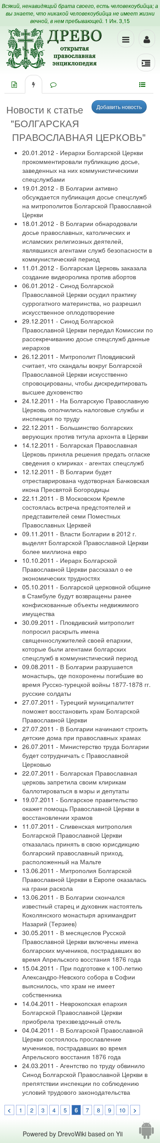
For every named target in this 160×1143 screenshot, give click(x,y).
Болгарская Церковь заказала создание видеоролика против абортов (84, 272)
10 (122, 1110)
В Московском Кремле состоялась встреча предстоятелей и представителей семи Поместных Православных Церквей (76, 511)
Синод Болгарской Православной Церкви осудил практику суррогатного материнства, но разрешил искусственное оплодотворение (81, 298)
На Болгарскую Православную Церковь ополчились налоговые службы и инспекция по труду (85, 409)
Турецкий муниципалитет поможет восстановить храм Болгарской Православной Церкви (81, 711)
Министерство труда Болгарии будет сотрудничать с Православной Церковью (85, 755)
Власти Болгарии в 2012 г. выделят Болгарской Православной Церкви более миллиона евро (85, 542)
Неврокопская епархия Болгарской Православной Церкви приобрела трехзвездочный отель (74, 1012)
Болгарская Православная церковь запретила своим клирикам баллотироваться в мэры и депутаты (79, 782)
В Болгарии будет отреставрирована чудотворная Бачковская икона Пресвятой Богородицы (85, 480)
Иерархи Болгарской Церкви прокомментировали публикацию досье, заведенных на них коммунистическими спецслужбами (82, 165)
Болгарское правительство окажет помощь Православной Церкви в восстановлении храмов (80, 808)
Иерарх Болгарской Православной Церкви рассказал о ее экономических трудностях (77, 569)
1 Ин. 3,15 (117, 20)
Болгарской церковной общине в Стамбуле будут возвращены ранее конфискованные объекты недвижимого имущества (86, 600)
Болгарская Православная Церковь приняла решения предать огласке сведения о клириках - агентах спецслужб (86, 454)
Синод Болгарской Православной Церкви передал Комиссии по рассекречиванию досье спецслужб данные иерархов (87, 334)
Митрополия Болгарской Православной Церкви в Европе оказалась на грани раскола (84, 879)
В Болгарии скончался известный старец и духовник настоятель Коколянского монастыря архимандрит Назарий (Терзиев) (82, 910)
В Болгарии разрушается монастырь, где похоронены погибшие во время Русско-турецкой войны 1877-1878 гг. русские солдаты (86, 680)
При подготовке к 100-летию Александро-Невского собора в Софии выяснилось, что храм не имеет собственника (82, 981)
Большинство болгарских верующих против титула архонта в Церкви (85, 432)
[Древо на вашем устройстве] (146, 1133)
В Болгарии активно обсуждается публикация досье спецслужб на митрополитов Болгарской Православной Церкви (87, 201)
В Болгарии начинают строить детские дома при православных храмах (85, 733)
